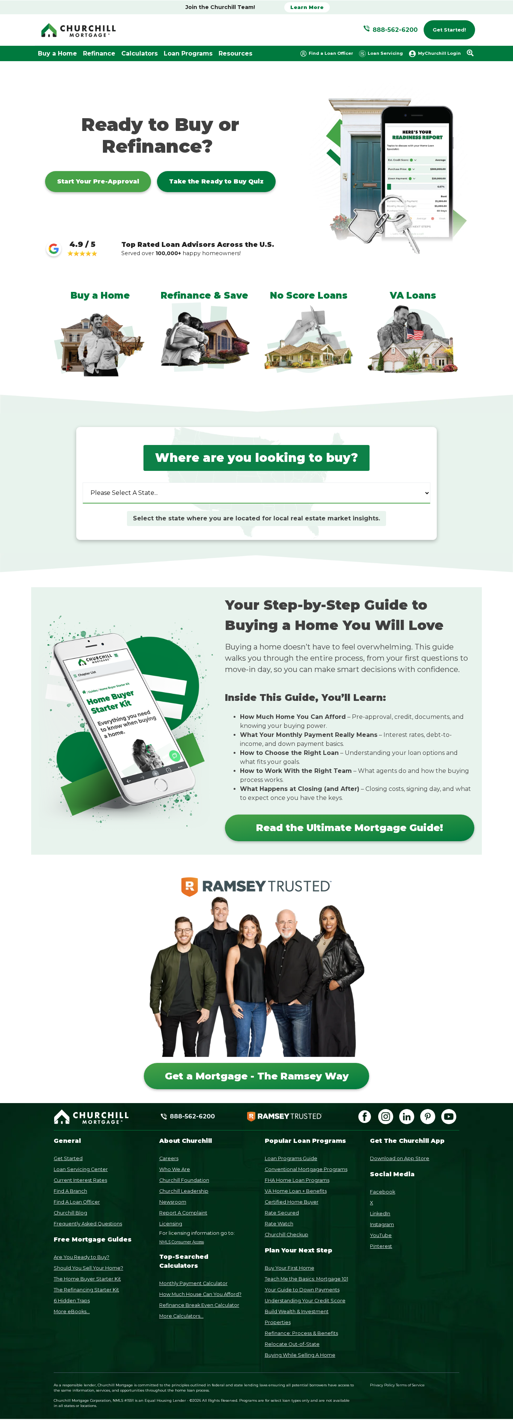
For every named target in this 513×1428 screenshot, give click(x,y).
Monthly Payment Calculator (193, 1283)
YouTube (381, 1235)
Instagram (382, 1224)
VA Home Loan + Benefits (296, 1191)
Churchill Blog (70, 1213)
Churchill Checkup (286, 1234)
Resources (235, 53)
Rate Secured (282, 1213)
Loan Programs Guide (291, 1158)
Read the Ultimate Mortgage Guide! (349, 827)
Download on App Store (399, 1158)
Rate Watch (279, 1224)
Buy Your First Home (289, 1268)
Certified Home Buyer (291, 1202)
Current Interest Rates (80, 1180)
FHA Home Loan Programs (297, 1180)
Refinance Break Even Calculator (199, 1305)
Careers (168, 1158)
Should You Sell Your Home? (88, 1268)
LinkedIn (380, 1213)
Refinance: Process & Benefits (301, 1333)
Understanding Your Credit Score (305, 1300)
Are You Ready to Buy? (81, 1257)
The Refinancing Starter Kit (86, 1290)
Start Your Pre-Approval (98, 181)
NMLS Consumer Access (181, 1242)
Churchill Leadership (183, 1191)
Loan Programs (188, 53)
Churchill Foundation (184, 1180)
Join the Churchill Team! (220, 7)
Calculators (139, 53)
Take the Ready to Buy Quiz (216, 181)
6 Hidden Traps (72, 1300)
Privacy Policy (382, 1385)
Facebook (382, 1192)
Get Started (68, 1158)
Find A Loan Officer (77, 1202)
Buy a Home (57, 53)
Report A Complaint (183, 1213)
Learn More (307, 7)
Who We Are (174, 1169)
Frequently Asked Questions (88, 1224)
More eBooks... (72, 1311)
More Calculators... (181, 1316)
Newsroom (172, 1202)
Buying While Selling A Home (300, 1355)
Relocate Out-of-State (292, 1344)
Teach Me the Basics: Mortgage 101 (306, 1279)
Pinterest (381, 1246)
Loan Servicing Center (81, 1169)
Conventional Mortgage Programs (306, 1169)
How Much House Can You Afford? (200, 1294)
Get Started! (449, 30)
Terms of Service (410, 1385)
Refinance (99, 53)
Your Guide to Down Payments (302, 1290)
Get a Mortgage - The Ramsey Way (257, 1076)
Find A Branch (70, 1191)
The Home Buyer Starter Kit (87, 1279)
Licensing (170, 1224)
